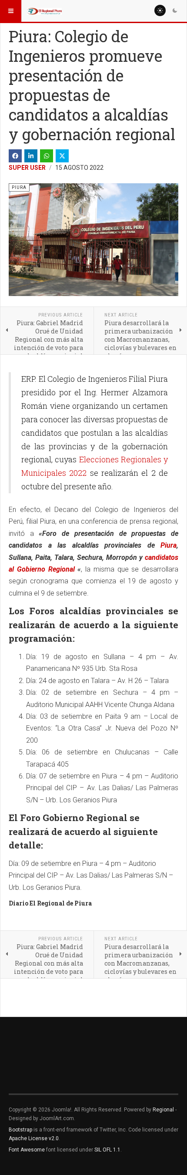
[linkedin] (30, 155)
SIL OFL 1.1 (107, 1150)
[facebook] (15, 155)
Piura (168, 545)
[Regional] (44, 11)
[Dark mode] (174, 10)
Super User (27, 167)
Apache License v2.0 (34, 1138)
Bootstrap (20, 1130)
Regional (163, 1110)
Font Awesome (27, 1150)
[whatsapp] (46, 155)
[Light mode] (160, 10)
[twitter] (62, 155)
